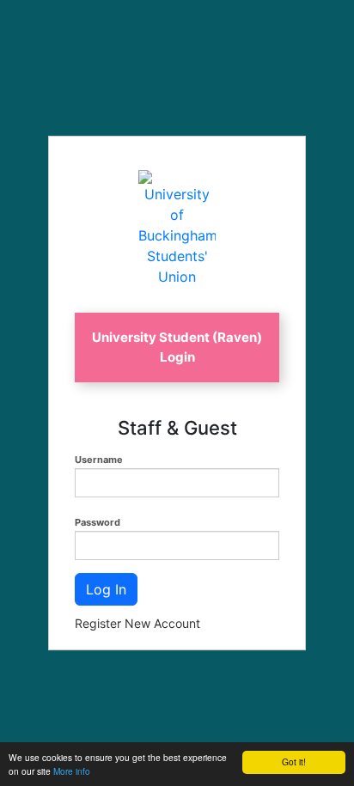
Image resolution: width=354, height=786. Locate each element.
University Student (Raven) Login (177, 347)
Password (97, 522)
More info (71, 771)
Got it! (294, 761)
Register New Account (137, 623)
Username (99, 460)
